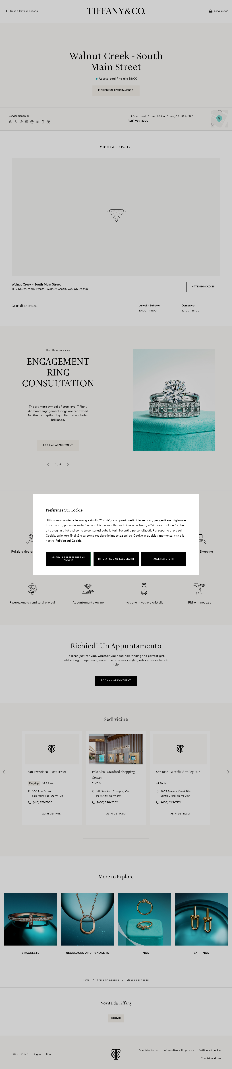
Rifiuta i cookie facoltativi (116, 559)
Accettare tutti (164, 559)
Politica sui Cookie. (68, 541)
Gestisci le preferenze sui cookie (68, 559)
